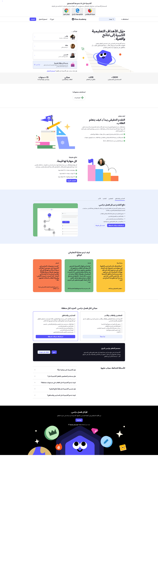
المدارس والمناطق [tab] (120, 198)
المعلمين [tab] (110, 198)
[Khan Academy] (79, 19)
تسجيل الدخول (43, 19)
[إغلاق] (2, 1)
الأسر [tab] (99, 198)
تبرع (53, 19)
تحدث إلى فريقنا (74, 424)
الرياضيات (77, 97)
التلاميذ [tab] (104, 198)
